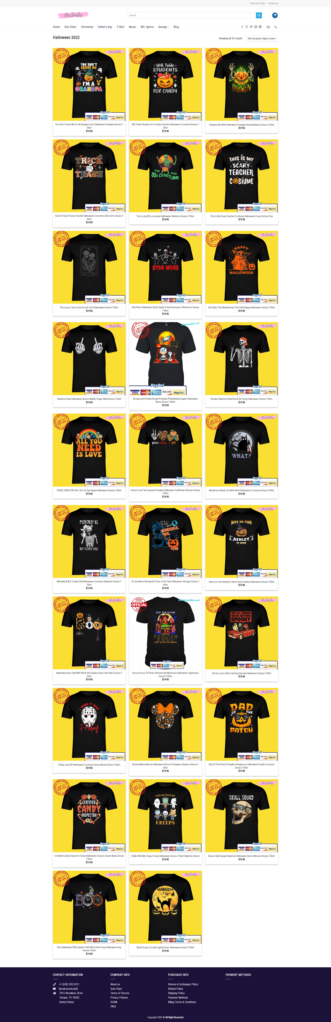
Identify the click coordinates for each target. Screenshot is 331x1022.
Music (132, 27)
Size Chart (70, 27)
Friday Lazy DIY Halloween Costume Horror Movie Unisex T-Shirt (89, 764)
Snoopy (162, 27)
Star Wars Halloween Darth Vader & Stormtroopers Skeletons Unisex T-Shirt (165, 309)
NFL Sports (147, 27)
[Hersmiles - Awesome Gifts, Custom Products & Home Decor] (87, 15)
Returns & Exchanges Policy (183, 984)
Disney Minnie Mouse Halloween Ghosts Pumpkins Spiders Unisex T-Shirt (165, 766)
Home (56, 27)
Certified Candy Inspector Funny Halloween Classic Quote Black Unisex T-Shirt (89, 857)
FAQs (113, 1006)
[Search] (259, 15)
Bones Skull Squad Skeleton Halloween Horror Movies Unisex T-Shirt (241, 856)
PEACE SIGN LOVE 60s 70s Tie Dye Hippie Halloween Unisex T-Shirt (89, 490)
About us (115, 984)
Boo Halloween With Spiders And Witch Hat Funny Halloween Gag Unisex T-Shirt (89, 949)
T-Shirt (120, 27)
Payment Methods (178, 997)
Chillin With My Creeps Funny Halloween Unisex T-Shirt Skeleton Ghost (165, 856)
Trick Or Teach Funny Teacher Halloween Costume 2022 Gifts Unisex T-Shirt (89, 217)
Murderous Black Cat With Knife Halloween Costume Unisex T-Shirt (241, 490)
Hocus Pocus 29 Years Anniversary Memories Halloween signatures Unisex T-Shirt (165, 675)
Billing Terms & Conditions (182, 1002)
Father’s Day (105, 27)
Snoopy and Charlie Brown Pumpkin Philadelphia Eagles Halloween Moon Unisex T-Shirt (165, 400)
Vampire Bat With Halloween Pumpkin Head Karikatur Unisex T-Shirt (241, 124)
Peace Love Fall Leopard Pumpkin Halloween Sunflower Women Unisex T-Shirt (165, 492)
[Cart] (275, 15)
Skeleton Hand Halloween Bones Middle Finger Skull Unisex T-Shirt (89, 399)
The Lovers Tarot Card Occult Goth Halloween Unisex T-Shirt (89, 307)
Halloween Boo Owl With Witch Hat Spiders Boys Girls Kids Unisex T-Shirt (89, 675)
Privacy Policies (119, 997)
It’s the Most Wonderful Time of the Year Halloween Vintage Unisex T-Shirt (165, 583)
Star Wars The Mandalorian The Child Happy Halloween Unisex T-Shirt (241, 307)
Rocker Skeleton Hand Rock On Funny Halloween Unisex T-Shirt (241, 399)
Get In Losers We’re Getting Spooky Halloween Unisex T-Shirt (241, 673)
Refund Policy (175, 988)
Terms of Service (120, 993)
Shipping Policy (176, 993)
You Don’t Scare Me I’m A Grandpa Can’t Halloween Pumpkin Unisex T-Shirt (89, 126)
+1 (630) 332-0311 (69, 984)
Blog (176, 27)
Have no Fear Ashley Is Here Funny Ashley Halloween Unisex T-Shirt (241, 581)
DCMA (114, 1002)
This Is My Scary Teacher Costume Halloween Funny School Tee (241, 216)
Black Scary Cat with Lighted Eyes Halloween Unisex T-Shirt (165, 947)
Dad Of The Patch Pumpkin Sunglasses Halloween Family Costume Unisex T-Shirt (241, 766)
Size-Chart (116, 988)
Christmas (87, 27)
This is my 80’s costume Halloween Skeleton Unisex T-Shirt (165, 216)
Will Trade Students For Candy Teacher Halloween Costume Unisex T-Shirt (165, 126)
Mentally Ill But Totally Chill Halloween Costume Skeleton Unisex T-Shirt (89, 583)
